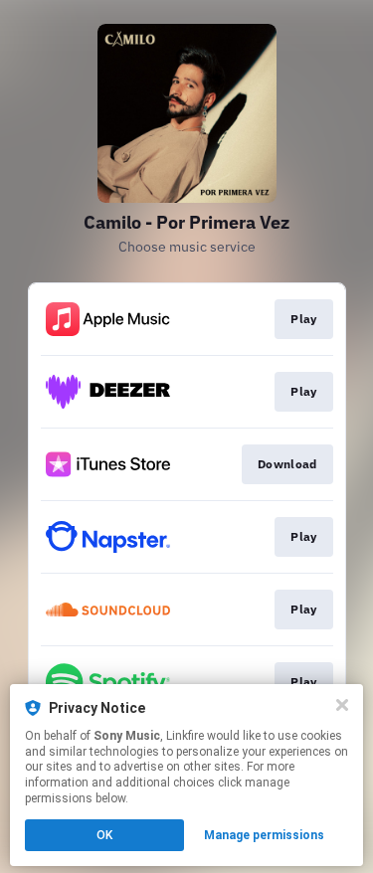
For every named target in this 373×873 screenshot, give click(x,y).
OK (104, 835)
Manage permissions (264, 835)
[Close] (342, 705)
